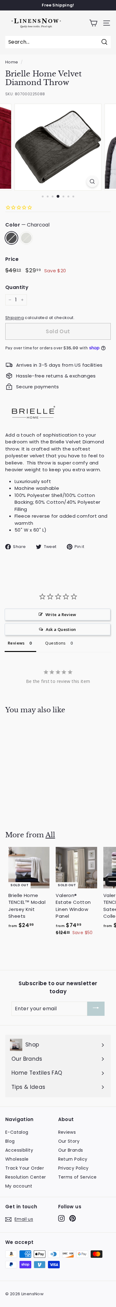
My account (18, 1186)
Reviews (67, 1132)
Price (12, 259)
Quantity (16, 287)
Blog (10, 1141)
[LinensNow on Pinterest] (72, 1218)
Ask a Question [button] (61, 629)
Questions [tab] (55, 643)
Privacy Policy (73, 1168)
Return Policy (73, 1159)
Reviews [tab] (16, 643)
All (50, 835)
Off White (26, 238)
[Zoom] (92, 181)
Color (27, 224)
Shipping (14, 317)
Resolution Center (25, 1177)
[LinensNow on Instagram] (61, 1218)
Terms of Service (77, 1177)
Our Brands (70, 1150)
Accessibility (19, 1150)
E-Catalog (16, 1132)
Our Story (68, 1141)
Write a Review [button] (60, 614)
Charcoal (11, 238)
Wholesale (16, 1159)
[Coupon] (96, 1009)
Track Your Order (24, 1168)
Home (11, 62)
